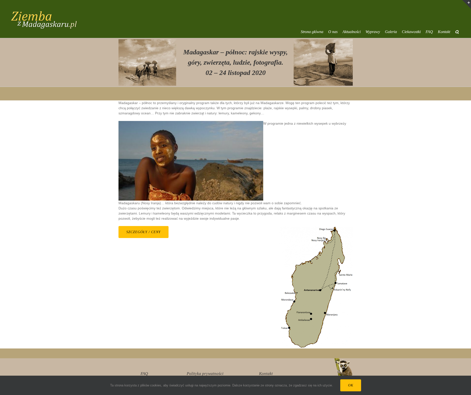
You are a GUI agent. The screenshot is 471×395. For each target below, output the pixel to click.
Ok (350, 385)
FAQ (144, 373)
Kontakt (266, 373)
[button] (457, 32)
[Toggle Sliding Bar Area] (466, 4)
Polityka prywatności (205, 373)
